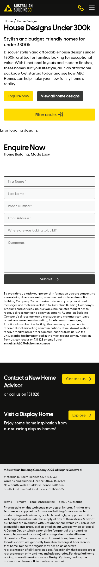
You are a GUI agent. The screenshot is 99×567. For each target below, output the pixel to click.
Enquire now (18, 96)
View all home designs (60, 96)
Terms (8, 501)
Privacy (21, 501)
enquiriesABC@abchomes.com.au (27, 343)
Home (9, 21)
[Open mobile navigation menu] (92, 8)
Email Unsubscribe (42, 501)
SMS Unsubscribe (71, 501)
